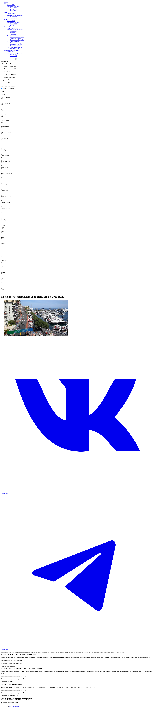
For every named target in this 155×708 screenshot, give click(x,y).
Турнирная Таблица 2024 (17, 40)
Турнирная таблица (12, 35)
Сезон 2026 (13, 31)
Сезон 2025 (13, 32)
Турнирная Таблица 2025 (17, 38)
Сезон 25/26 (13, 9)
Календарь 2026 (14, 48)
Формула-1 (7, 26)
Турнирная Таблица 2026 (17, 37)
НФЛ (5, 19)
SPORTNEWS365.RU (15, 706)
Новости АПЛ (11, 51)
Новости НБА (11, 5)
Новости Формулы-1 (12, 28)
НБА (5, 3)
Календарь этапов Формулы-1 (15, 47)
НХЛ (5, 12)
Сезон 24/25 (13, 10)
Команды (12, 88)
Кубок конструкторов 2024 (17, 45)
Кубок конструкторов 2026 (17, 43)
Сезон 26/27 (13, 8)
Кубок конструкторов (13, 41)
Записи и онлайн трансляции (15, 6)
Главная (6, 2)
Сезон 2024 (13, 34)
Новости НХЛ (11, 13)
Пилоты (5, 88)
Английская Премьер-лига (11, 50)
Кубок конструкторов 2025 (17, 44)
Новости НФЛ (11, 21)
